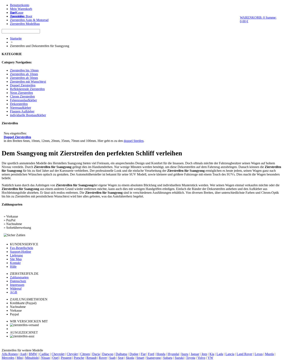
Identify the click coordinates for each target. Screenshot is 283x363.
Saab (112, 357)
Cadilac (44, 354)
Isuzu (184, 354)
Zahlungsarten (19, 277)
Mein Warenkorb (21, 9)
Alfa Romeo (10, 354)
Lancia (229, 354)
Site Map (16, 259)
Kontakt (15, 263)
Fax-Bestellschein (21, 248)
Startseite (16, 38)
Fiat (143, 354)
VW (210, 357)
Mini (20, 357)
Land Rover (244, 354)
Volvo (201, 357)
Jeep (204, 354)
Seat (120, 357)
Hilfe (13, 266)
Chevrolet (58, 354)
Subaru (167, 357)
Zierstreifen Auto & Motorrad (29, 20)
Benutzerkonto (19, 5)
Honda (160, 354)
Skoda (130, 357)
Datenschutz (18, 281)
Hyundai (173, 354)
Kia (211, 354)
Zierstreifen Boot (21, 16)
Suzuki (179, 357)
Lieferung (16, 255)
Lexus (259, 354)
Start (13, 12)
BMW (33, 354)
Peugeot (66, 357)
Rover (103, 357)
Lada (219, 354)
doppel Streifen (134, 141)
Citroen (85, 354)
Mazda (269, 354)
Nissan (45, 357)
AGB (13, 292)
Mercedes (8, 357)
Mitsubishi (32, 357)
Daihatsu (121, 354)
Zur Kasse (16, 12)
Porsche (79, 357)
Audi (23, 354)
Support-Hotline (20, 251)
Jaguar (195, 354)
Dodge (133, 354)
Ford (151, 354)
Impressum (17, 285)
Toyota (190, 357)
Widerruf (16, 288)
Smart (140, 357)
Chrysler (72, 354)
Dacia (96, 354)
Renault (91, 357)
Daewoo (107, 354)
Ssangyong (153, 357)
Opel (55, 357)
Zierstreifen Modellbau (25, 23)
